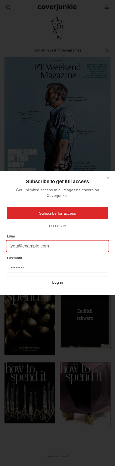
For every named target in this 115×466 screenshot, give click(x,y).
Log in (57, 282)
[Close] (108, 177)
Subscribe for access (57, 213)
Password (14, 258)
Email (11, 236)
